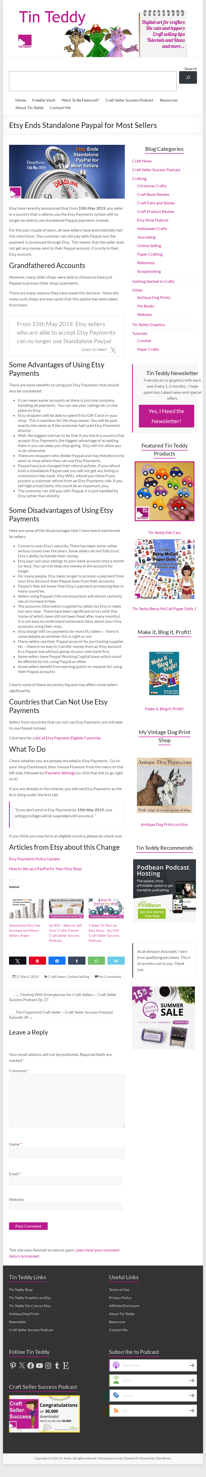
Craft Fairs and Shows (156, 202)
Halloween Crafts (152, 228)
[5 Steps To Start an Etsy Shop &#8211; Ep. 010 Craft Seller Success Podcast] (106, 908)
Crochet (144, 340)
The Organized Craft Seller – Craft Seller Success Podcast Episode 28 (61, 1014)
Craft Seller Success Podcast (129, 100)
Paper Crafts (148, 349)
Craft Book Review (153, 194)
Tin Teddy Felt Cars (164, 532)
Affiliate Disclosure (124, 1306)
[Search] (188, 77)
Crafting (139, 178)
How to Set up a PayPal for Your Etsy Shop (45, 868)
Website (16, 1199)
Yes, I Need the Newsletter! (166, 416)
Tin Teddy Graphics (148, 324)
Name (15, 1144)
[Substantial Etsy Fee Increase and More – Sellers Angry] (26, 908)
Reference (145, 262)
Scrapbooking (149, 271)
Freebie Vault (43, 100)
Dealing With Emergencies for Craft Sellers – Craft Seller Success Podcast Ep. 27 (63, 997)
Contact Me (60, 107)
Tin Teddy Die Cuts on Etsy (29, 1306)
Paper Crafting (150, 254)
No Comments (110, 976)
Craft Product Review (155, 211)
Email (15, 1173)
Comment (19, 1070)
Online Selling (78, 976)
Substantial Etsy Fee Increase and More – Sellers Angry (25, 930)
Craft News (57, 976)
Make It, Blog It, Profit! (164, 708)
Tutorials (139, 333)
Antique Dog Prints (154, 297)
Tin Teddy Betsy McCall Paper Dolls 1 (164, 608)
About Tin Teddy (29, 107)
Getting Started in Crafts (153, 281)
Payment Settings (60, 772)
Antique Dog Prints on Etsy (164, 824)
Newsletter (17, 1322)
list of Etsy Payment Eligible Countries (68, 737)
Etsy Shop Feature (152, 219)
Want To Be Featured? (80, 100)
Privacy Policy (120, 1297)
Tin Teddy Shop (21, 1289)
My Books (145, 305)
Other (137, 290)
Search (190, 68)
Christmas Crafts (152, 185)
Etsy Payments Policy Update (34, 858)
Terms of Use (119, 1289)
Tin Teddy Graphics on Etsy (30, 1297)
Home (20, 100)
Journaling (146, 237)
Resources (169, 100)
